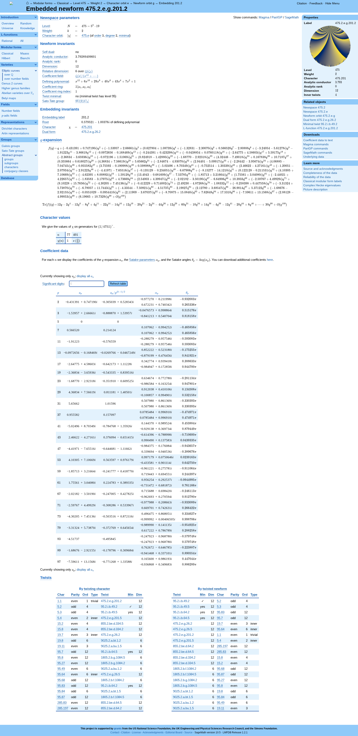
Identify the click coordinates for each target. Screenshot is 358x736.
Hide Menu (332, 3)
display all (85, 276)
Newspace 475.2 (314, 107)
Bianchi (25, 58)
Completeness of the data (320, 172)
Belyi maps (9, 98)
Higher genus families (16, 88)
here (270, 259)
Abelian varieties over (18, 93)
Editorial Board (174, 732)
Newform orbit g (143, 3)
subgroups (11, 163)
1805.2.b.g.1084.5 (113, 657)
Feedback (316, 3)
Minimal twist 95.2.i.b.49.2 (320, 124)
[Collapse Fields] (35, 104)
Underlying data (313, 156)
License (136, 732)
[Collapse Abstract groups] (35, 155)
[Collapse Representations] (35, 122)
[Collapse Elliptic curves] (35, 70)
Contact (114, 732)
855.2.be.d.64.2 (111, 708)
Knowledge (27, 28)
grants (118, 728)
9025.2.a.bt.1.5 (111, 691)
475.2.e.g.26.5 (110, 674)
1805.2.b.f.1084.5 (112, 697)
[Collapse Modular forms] (35, 47)
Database (7, 178)
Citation (302, 3)
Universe (7, 28)
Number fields (11, 110)
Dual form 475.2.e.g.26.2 (319, 119)
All (21, 40)
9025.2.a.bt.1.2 (111, 640)
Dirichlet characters (14, 128)
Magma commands (316, 144)
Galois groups (11, 146)
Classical (63, 3)
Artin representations (15, 133)
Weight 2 (96, 3)
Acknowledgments (153, 732)
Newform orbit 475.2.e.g (319, 115)
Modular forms (42, 3)
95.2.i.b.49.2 (109, 606)
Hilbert (6, 58)
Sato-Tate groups (13, 150)
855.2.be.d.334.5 (112, 623)
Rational (7, 40)
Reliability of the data (317, 177)
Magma (264, 17)
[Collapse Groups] (35, 139)
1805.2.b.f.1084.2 (112, 680)
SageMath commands (317, 152)
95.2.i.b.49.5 (109, 612)
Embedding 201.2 (170, 3)
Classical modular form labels (322, 181)
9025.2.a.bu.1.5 (111, 646)
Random (25, 23)
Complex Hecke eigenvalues (322, 185)
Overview (8, 23)
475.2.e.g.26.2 (90, 131)
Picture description (315, 189)
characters (11, 167)
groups (8, 159)
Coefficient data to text (318, 140)
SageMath (292, 17)
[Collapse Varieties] (35, 64)
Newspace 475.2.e (315, 111)
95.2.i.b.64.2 (109, 685)
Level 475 (79, 3)
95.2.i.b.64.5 (109, 651)
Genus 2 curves (12, 83)
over (8, 75)
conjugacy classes (16, 171)
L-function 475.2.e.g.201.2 (320, 128)
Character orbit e (118, 3)
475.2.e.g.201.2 (111, 601)
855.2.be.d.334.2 (112, 629)
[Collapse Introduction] (35, 17)
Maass (24, 53)
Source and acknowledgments (323, 168)
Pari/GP (277, 17)
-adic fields (9, 115)
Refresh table (118, 283)
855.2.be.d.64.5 (111, 702)
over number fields (16, 78)
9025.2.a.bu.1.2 (111, 668)
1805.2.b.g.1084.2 (113, 663)
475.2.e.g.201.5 (111, 618)
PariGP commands (315, 148)
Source (188, 732)
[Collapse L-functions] (35, 34)
